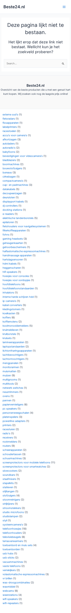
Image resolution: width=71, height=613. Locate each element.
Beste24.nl (14, 6)
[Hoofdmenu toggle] (64, 6)
